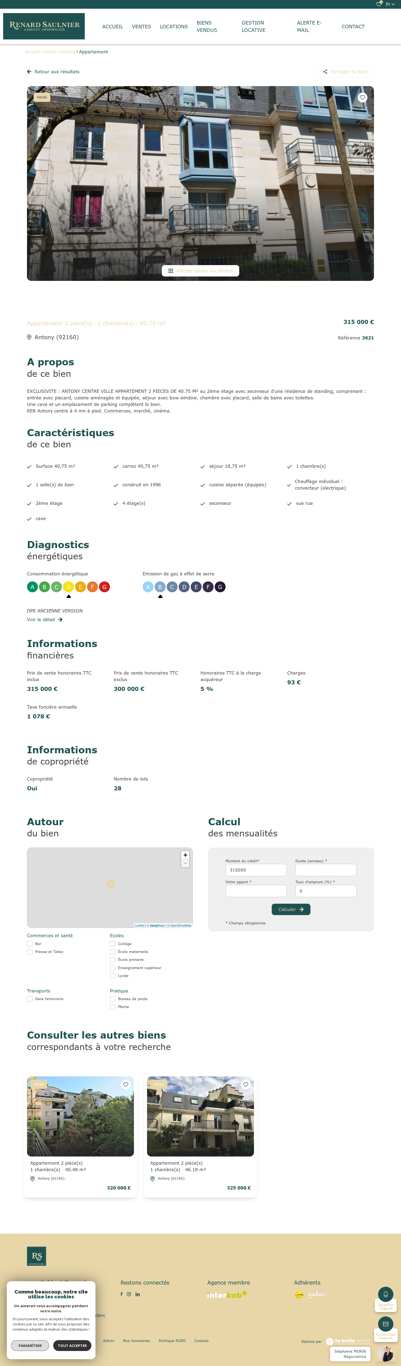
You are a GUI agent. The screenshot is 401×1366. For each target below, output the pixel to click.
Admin (108, 1340)
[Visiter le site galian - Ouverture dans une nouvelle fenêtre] (317, 1294)
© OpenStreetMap (179, 925)
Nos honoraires (136, 1340)
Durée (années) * (311, 860)
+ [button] (185, 855)
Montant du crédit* (242, 860)
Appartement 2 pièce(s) (58, 1166)
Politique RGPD (172, 1340)
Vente (50, 52)
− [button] (185, 863)
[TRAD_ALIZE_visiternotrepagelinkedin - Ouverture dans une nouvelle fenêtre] (137, 1294)
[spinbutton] (326, 891)
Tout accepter (72, 1345)
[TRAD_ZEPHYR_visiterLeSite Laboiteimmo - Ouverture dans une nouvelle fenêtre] (348, 1341)
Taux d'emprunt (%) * (315, 881)
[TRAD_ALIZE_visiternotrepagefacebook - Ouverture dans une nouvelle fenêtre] (121, 1294)
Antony (67, 52)
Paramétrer (30, 1345)
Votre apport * (239, 881)
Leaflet (139, 925)
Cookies (201, 1340)
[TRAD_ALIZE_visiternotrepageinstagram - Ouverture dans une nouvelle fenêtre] (129, 1294)
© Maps (156, 925)
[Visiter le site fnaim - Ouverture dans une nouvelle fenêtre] (299, 1294)
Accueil (32, 52)
